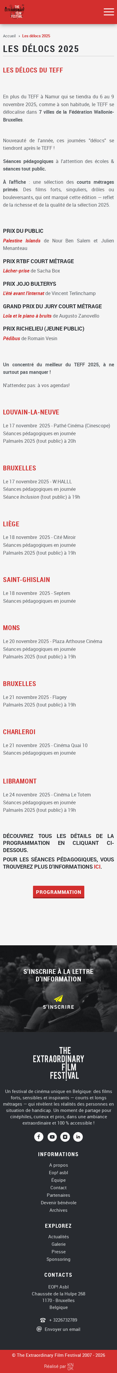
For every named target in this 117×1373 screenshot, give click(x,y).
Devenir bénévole (58, 1202)
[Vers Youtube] (54, 1137)
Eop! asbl (58, 1172)
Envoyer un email (62, 1329)
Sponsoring (58, 1259)
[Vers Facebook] (40, 1137)
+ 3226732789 (62, 1320)
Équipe (58, 1180)
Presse (59, 1251)
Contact (58, 1187)
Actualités (58, 1236)
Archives (59, 1210)
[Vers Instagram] (65, 1137)
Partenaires (58, 1195)
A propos (58, 1165)
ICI (97, 866)
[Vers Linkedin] (78, 1137)
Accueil (9, 35)
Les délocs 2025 (36, 35)
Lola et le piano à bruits (27, 315)
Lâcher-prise (16, 270)
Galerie (59, 1244)
